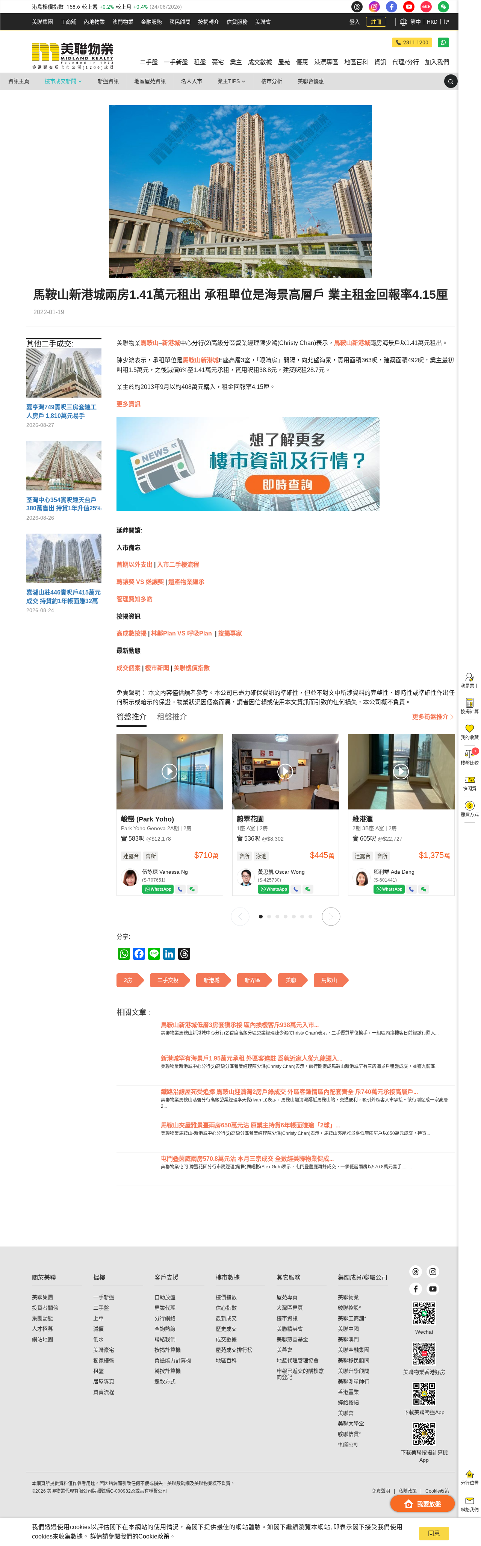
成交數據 (226, 1339)
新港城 (171, 343)
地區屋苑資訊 (150, 81)
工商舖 (68, 22)
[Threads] (415, 1271)
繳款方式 (164, 1381)
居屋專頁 (103, 1381)
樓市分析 (271, 81)
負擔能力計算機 (172, 1360)
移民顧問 (180, 22)
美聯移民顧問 (353, 1360)
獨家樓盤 (103, 1360)
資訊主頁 (18, 81)
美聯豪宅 (103, 1350)
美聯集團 (42, 22)
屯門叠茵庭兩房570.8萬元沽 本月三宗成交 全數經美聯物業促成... (247, 1159)
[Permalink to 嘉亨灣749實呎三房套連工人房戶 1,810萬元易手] (63, 375)
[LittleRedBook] (424, 1354)
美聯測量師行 (353, 1381)
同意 (434, 1533)
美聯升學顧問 (353, 1371)
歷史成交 (226, 1329)
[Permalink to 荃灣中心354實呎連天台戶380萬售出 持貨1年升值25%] (63, 468)
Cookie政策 (153, 1536)
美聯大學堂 (351, 1423)
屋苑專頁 (287, 1297)
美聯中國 (348, 1329)
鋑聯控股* (349, 1308)
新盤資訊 (108, 81)
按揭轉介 (208, 22)
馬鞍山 (150, 343)
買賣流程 (103, 1392)
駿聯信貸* (349, 1434)
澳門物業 (122, 22)
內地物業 (94, 22)
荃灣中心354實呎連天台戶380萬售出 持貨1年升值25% (63, 504)
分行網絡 (164, 1318)
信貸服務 (237, 22)
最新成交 (226, 1318)
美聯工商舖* (352, 1318)
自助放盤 (164, 1297)
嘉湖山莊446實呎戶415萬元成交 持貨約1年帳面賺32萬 (63, 596)
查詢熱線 (164, 1329)
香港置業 (348, 1392)
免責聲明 (381, 1491)
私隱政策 (408, 1491)
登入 (354, 22)
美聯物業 (348, 1297)
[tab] (131, 717)
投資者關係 (45, 1308)
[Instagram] (433, 1271)
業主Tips (229, 81)
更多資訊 (128, 404)
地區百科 (226, 1360)
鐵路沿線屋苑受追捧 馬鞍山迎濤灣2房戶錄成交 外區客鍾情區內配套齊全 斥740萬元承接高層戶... (289, 1092)
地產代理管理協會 (298, 1360)
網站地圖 (42, 1339)
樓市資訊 (287, 1318)
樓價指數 (226, 1297)
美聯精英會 (290, 1329)
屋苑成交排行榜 (234, 1350)
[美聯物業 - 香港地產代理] (72, 56)
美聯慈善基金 (292, 1339)
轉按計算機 (167, 1371)
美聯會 (263, 22)
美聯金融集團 (353, 1350)
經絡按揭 (348, 1402)
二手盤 (101, 1308)
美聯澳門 (348, 1339)
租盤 (98, 1371)
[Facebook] (415, 1289)
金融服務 (151, 22)
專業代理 (164, 1308)
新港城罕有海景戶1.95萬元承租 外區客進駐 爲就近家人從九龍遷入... (251, 1058)
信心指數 (226, 1308)
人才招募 (42, 1329)
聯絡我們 (164, 1339)
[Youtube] (433, 1289)
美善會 (284, 1350)
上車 (98, 1318)
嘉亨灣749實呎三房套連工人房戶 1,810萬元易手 (61, 411)
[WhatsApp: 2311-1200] (443, 42)
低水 (98, 1339)
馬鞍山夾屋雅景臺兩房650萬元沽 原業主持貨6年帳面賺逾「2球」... (250, 1125)
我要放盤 (429, 1504)
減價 (98, 1329)
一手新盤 (103, 1297)
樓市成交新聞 (60, 81)
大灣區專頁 (290, 1308)
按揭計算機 (167, 1350)
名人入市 (191, 81)
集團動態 (42, 1318)
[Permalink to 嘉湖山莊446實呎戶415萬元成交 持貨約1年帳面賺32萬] (63, 561)
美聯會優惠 (311, 81)
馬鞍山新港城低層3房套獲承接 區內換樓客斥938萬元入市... (240, 1025)
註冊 (376, 22)
